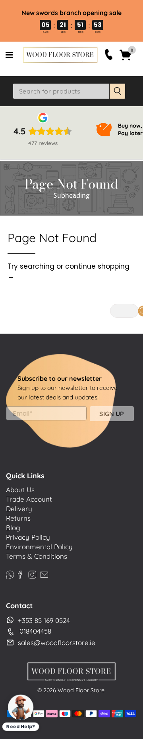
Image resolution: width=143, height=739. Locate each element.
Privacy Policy (28, 537)
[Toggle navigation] (9, 55)
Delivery (19, 508)
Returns (18, 518)
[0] (125, 59)
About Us (20, 489)
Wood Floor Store (81, 690)
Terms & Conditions (36, 556)
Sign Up (111, 414)
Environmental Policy (39, 546)
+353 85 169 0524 (44, 620)
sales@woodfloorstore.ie (56, 642)
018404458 (35, 631)
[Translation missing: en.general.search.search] (118, 91)
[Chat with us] (20, 707)
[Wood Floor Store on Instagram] (32, 573)
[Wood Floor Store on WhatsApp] (10, 573)
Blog (13, 527)
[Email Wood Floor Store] (44, 573)
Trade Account (29, 499)
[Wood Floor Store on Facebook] (20, 573)
